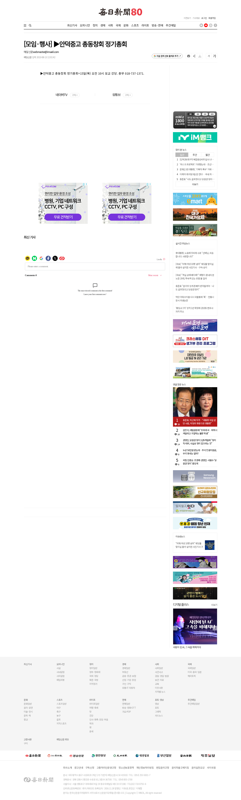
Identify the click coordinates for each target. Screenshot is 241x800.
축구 (58, 711)
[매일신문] (33, 755)
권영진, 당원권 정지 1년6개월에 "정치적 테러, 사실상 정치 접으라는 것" (199, 441)
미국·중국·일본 (194, 672)
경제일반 (126, 668)
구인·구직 (126, 684)
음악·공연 (28, 707)
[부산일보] (164, 755)
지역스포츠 (61, 723)
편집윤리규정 (162, 767)
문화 (125, 25)
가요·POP (126, 711)
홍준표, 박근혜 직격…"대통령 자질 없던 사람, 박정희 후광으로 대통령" (199, 421)
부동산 (125, 672)
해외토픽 (192, 676)
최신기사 (72, 25)
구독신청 (89, 767)
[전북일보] (186, 755)
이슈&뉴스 (180, 536)
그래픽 (158, 711)
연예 (124, 700)
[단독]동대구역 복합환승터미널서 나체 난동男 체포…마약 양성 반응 (209, 159)
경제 (102, 25)
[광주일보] (120, 755)
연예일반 (126, 704)
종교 (26, 719)
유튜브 (121, 94)
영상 (157, 704)
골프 (58, 719)
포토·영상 (159, 700)
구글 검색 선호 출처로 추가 (167, 56)
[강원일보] (54, 755)
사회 (110, 25)
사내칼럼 (60, 672)
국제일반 (192, 668)
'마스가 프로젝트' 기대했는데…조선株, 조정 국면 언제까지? (206, 164)
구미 (26, 743)
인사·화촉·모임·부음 (98, 719)
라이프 (145, 25)
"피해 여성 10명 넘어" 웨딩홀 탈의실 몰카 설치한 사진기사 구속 (189, 547)
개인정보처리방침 (145, 767)
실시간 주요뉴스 (183, 243)
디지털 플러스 (181, 604)
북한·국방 (93, 680)
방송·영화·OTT (129, 707)
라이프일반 (94, 704)
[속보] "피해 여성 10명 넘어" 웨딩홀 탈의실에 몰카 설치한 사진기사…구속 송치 (194, 265)
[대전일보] (142, 755)
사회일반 (159, 668)
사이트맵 (211, 767)
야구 (58, 707)
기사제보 (196, 18)
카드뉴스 (159, 715)
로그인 (204, 18)
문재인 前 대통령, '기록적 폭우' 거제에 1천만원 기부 (202, 169)
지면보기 (187, 18)
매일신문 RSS (63, 739)
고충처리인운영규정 (106, 767)
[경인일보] (99, 755)
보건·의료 (159, 680)
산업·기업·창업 (129, 680)
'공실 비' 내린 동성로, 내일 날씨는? (208, 647)
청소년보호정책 (126, 767)
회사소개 (67, 767)
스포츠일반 (61, 704)
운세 (91, 731)
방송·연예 (157, 25)
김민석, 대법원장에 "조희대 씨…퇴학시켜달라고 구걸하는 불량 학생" (200, 431)
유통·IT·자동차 (128, 688)
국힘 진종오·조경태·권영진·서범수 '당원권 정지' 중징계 (200, 462)
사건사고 (159, 672)
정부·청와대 (94, 672)
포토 (157, 707)
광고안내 (78, 767)
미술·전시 (28, 711)
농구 (58, 715)
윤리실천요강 (198, 767)
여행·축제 (93, 707)
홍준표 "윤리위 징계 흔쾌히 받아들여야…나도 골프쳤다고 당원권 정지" (195, 287)
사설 (58, 668)
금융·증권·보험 (129, 676)
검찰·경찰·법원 (162, 676)
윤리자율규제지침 (180, 767)
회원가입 (212, 18)
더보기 (214, 604)
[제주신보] (208, 755)
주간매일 (171, 25)
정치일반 (93, 668)
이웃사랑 (159, 688)
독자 (91, 723)
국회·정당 (93, 676)
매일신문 (28, 52)
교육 (157, 684)
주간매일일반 (194, 704)
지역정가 (93, 684)
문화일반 (28, 704)
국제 (118, 25)
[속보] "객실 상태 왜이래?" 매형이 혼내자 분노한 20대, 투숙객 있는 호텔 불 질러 (195, 276)
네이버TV (66, 94)
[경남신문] (77, 755)
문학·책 (27, 715)
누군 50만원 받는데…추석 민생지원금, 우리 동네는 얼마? (200, 451)
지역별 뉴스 (160, 692)
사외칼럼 (60, 676)
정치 (95, 25)
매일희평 (60, 680)
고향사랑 (28, 739)
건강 (91, 715)
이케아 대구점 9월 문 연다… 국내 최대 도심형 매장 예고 (204, 174)
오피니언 (85, 25)
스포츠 (135, 25)
